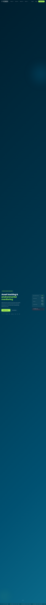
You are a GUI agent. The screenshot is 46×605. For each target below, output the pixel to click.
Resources (21, 1)
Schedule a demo (5, 310)
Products (11, 1)
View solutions (14, 310)
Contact (36, 1)
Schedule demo (41, 1)
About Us (26, 1)
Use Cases (16, 1)
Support (32, 1)
